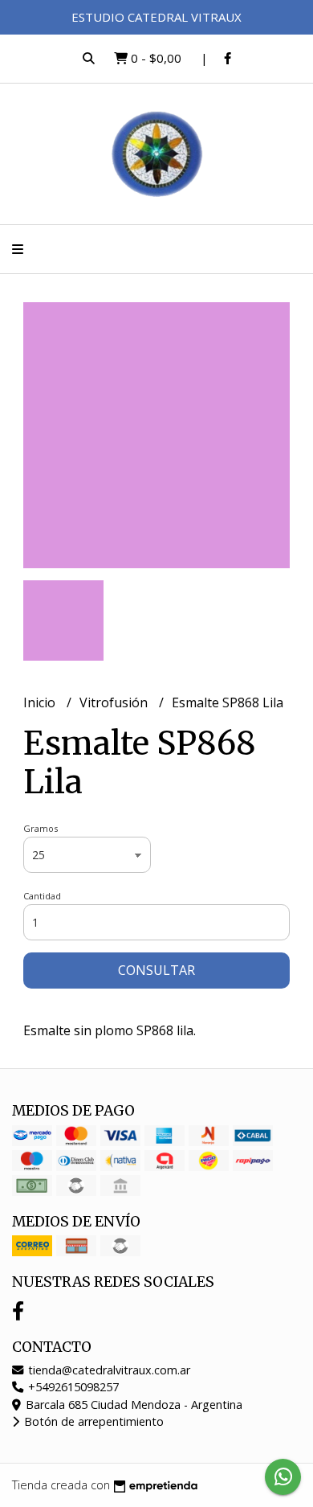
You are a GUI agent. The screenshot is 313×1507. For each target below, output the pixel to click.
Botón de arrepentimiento (92, 1421)
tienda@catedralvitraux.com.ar (107, 1370)
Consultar (156, 970)
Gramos (40, 828)
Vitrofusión (115, 702)
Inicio (41, 702)
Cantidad (42, 896)
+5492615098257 (72, 1386)
